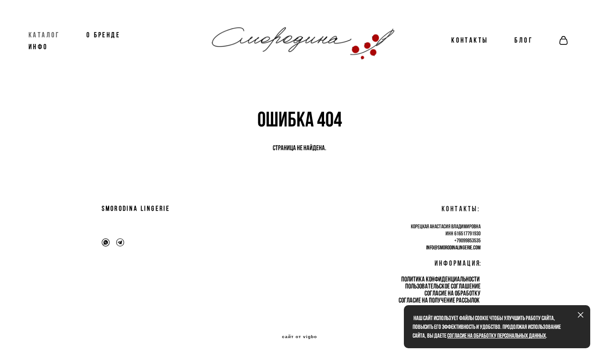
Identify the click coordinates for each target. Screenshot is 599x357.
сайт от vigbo (299, 337)
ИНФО (38, 46)
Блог (523, 40)
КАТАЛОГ (44, 35)
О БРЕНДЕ (103, 35)
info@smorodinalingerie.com (453, 247)
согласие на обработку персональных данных (496, 335)
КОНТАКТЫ (469, 40)
